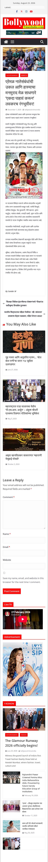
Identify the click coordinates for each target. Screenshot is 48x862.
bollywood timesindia (32, 109)
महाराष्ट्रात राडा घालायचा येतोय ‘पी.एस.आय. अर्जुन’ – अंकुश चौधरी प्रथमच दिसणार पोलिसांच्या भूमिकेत (22, 410)
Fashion (24, 735)
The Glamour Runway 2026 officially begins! (21, 743)
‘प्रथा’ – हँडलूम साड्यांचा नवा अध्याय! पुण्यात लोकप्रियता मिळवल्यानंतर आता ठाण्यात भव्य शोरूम (32, 807)
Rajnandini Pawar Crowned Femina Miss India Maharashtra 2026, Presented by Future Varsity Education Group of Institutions (32, 783)
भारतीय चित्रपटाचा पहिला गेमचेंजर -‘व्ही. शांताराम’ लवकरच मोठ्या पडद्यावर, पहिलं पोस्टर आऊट (23, 314)
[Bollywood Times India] (6, 42)
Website (7, 559)
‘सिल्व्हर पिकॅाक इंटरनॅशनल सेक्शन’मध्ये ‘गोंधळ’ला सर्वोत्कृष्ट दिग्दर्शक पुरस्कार (24, 303)
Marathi (24, 75)
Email (6, 547)
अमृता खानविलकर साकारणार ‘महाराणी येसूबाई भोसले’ (23, 457)
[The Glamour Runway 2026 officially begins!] (24, 719)
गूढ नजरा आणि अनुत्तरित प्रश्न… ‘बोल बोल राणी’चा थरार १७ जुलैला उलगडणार (23, 360)
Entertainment (12, 75)
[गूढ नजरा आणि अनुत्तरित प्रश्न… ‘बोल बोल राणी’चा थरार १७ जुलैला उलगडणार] (24, 332)
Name (7, 533)
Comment (9, 497)
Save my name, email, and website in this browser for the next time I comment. (23, 580)
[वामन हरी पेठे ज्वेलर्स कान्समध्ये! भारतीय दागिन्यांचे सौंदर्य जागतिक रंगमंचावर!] (11, 828)
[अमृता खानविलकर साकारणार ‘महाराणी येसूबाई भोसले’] (24, 430)
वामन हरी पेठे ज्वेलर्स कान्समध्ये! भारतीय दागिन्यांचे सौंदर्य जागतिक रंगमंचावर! (32, 826)
